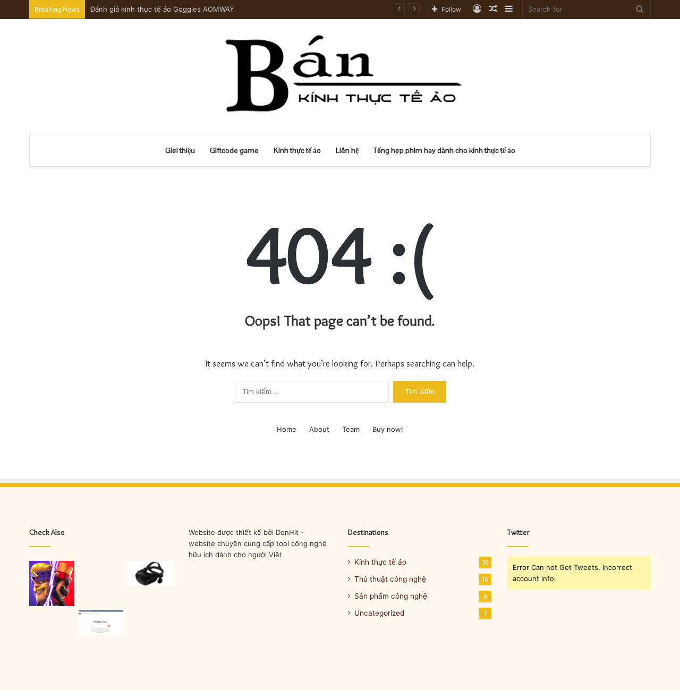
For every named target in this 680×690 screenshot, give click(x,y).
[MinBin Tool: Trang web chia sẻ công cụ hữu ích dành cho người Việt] (101, 623)
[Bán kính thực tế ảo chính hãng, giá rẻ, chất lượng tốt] (340, 76)
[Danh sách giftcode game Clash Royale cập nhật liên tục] (51, 583)
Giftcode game (234, 150)
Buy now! (387, 429)
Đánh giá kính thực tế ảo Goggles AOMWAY (162, 9)
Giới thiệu (180, 150)
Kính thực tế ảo (297, 150)
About (319, 429)
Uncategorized (379, 613)
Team (351, 429)
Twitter (518, 532)
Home (286, 429)
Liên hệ (347, 150)
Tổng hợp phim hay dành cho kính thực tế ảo (444, 150)
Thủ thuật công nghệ (390, 579)
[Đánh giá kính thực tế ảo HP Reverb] (150, 573)
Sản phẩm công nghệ (390, 596)
